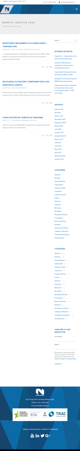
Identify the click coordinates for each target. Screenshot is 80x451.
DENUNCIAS (54, 429)
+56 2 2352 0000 (50, 2)
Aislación (58, 175)
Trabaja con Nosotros (62, 231)
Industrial (58, 204)
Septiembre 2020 (60, 122)
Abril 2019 (58, 152)
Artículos (57, 178)
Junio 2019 (58, 146)
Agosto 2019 (59, 139)
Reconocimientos (60, 221)
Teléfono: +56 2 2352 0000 (40, 402)
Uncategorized (59, 238)
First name (58, 336)
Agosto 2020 (59, 126)
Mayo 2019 (58, 149)
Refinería (58, 224)
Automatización (60, 181)
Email (57, 344)
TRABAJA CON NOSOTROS (32, 429)
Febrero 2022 (59, 109)
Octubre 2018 (59, 159)
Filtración (58, 201)
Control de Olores (60, 195)
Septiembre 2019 (60, 136)
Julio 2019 (58, 142)
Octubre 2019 (59, 132)
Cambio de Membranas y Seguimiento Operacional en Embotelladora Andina (64, 65)
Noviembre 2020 (60, 119)
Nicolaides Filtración (19, 88)
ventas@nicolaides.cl (68, 2)
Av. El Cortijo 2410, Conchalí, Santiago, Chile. (40, 399)
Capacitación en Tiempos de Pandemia (22, 117)
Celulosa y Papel (18, 49)
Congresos (58, 191)
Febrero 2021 (59, 116)
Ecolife (57, 198)
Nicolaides (36, 49)
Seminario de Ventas (61, 228)
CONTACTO (45, 429)
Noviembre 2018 (60, 156)
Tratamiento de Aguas (29, 120)
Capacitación (16, 120)
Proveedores (59, 218)
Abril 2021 (58, 113)
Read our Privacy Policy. (68, 359)
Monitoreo (28, 49)
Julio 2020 (58, 129)
